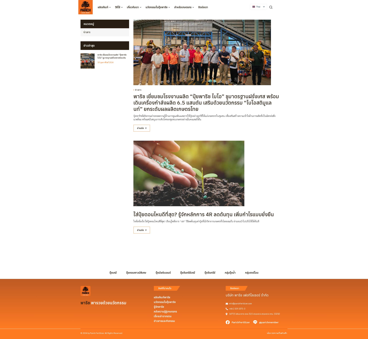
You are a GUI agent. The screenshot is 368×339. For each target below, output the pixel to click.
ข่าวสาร (138, 89)
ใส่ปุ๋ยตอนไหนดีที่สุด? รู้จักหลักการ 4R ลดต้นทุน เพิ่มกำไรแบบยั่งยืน (203, 214)
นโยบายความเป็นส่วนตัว (277, 333)
